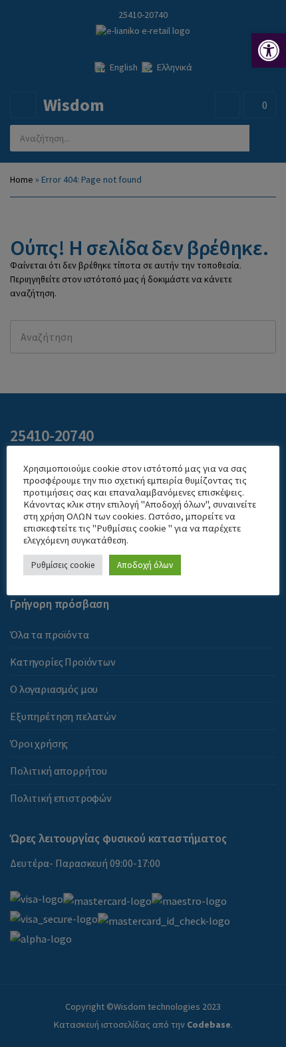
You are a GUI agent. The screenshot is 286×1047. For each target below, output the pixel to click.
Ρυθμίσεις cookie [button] (62, 565)
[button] (268, 50)
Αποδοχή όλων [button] (145, 565)
